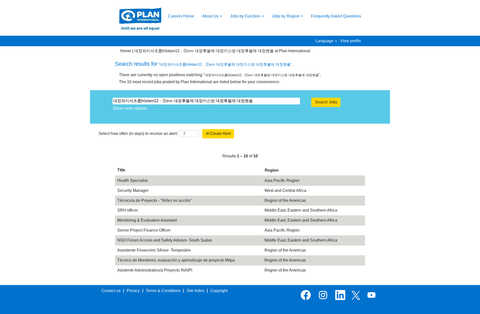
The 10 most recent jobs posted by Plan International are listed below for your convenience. (199, 82)
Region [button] (271, 170)
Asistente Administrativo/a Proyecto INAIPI (154, 270)
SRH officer (127, 210)
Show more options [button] (130, 108)
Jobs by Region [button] (286, 16)
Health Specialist (132, 180)
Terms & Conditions (163, 291)
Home (125, 51)
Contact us (111, 291)
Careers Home (181, 16)
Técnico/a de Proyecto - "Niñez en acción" (154, 200)
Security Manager (132, 190)
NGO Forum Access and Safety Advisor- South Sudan (164, 240)
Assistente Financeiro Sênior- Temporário (154, 250)
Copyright (219, 291)
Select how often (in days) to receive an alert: (138, 133)
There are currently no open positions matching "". (220, 75)
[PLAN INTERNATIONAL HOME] (140, 19)
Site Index (195, 291)
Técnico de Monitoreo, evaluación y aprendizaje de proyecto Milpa (176, 260)
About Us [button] (211, 16)
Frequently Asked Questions (336, 16)
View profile (350, 41)
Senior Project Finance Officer (143, 230)
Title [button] (121, 170)
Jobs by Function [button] (245, 16)
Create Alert (220, 133)
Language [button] (325, 41)
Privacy (133, 291)
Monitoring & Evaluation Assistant (147, 220)
